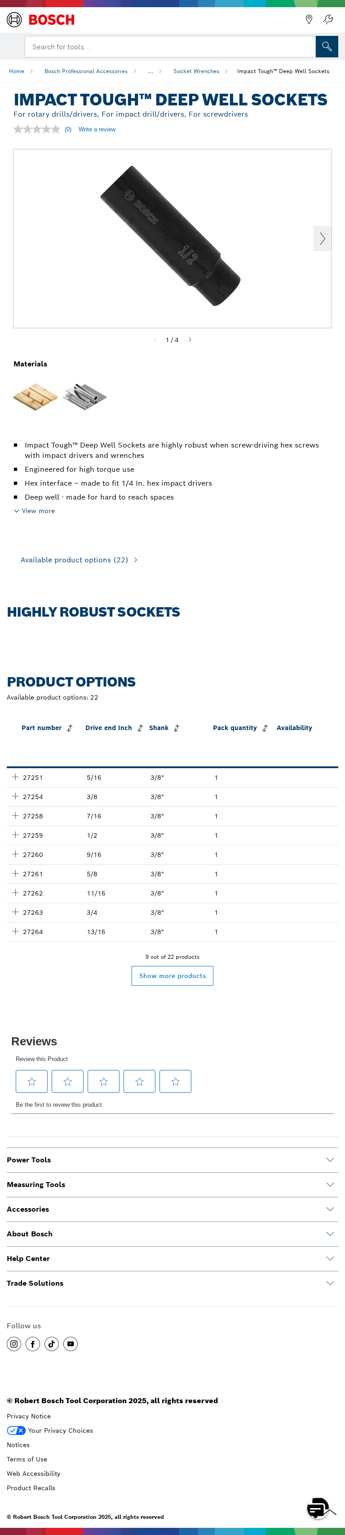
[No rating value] (39, 129)
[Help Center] (330, 1259)
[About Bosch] (330, 1234)
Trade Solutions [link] (35, 1283)
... (150, 71)
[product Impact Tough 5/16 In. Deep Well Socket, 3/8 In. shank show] (15, 777)
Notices (18, 1445)
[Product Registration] (328, 20)
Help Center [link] (28, 1258)
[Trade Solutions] (330, 1283)
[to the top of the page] (331, 1482)
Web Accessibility (33, 1474)
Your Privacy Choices (60, 1430)
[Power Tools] (330, 1160)
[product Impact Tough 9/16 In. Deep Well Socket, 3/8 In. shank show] (15, 854)
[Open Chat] (318, 1508)
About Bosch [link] (30, 1234)
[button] (14, 1344)
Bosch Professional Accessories (86, 71)
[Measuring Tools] (330, 1185)
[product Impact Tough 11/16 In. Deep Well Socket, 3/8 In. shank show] (15, 892)
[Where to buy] (309, 20)
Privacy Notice (29, 1416)
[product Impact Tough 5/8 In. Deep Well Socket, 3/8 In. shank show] (15, 873)
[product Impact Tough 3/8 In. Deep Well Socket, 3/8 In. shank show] (15, 796)
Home (16, 71)
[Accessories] (330, 1209)
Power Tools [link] (29, 1160)
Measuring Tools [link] (36, 1184)
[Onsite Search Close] (308, 45)
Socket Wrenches (196, 71)
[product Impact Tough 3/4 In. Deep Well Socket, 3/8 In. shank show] (15, 912)
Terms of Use (27, 1459)
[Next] (190, 340)
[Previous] (155, 340)
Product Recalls (31, 1488)
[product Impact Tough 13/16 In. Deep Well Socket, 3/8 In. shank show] (15, 931)
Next (323, 238)
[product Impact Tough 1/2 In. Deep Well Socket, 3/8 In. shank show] (15, 834)
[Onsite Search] (327, 46)
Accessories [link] (28, 1209)
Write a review (97, 129)
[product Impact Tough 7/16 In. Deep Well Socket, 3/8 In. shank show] (15, 815)
